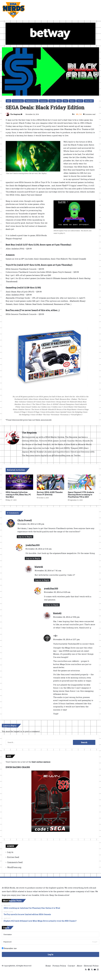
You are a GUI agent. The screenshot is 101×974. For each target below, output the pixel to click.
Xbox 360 (89, 101)
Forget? (94, 942)
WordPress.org (14, 867)
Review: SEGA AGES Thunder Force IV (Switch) (50, 493)
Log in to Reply (25, 536)
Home (48, 965)
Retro (72, 101)
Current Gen (18, 101)
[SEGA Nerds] (13, 10)
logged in (17, 731)
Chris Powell (24, 520)
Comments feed (15, 862)
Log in (10, 852)
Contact (71, 965)
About (79, 965)
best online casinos (41, 762)
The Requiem (15, 114)
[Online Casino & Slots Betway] (50, 33)
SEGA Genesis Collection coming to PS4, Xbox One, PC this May (18, 494)
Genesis (43, 101)
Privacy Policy (59, 965)
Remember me (10, 948)
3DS (8, 101)
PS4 (65, 101)
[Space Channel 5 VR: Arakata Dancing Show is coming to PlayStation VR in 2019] (81, 482)
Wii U (80, 101)
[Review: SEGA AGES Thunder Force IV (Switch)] (50, 482)
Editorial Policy (91, 965)
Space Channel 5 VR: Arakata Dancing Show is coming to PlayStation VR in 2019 (81, 494)
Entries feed (13, 857)
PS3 (59, 101)
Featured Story (31, 101)
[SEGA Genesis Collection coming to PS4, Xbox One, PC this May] (19, 482)
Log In (50, 954)
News (52, 101)
